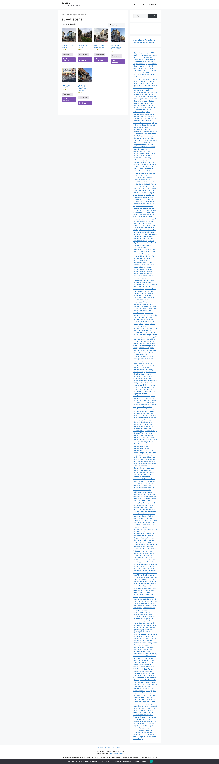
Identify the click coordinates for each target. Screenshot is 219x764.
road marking (141, 579)
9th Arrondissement (144, 55)
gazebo (149, 326)
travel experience (139, 691)
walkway (136, 723)
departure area (149, 236)
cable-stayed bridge (150, 160)
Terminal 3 (150, 667)
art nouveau (150, 94)
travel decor (149, 688)
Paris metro (148, 512)
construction (153, 219)
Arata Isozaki (152, 86)
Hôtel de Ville (138, 387)
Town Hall (150, 675)
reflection (151, 568)
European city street (140, 278)
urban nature (144, 706)
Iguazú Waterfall (145, 391)
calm (145, 162)
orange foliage (147, 490)
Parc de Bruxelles (147, 507)
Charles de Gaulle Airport (147, 184)
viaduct (147, 717)
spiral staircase (138, 634)
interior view (148, 398)
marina (146, 424)
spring (135, 636)
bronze (141, 145)
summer (136, 656)
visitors (139, 719)
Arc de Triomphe (139, 88)
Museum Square (139, 468)
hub (153, 387)
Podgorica (153, 544)
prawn (144, 551)
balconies (136, 112)
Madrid (150, 420)
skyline (135, 623)
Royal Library (150, 590)
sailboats (154, 601)
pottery (138, 551)
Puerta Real (137, 560)
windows (150, 732)
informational (143, 394)
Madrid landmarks (139, 422)
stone (153, 645)
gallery (135, 324)
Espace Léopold (145, 267)
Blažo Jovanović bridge (145, 136)
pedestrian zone (151, 529)
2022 (153, 53)
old (139, 485)
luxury (154, 418)
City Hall (141, 193)
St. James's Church (149, 638)
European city (149, 276)
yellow (154, 737)
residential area (147, 573)
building (148, 158)
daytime (136, 236)
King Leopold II (138, 407)
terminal (136, 667)
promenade (150, 551)
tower (135, 675)
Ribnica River (141, 575)
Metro (141, 429)
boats (139, 140)
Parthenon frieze (147, 518)
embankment (138, 263)
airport (135, 64)
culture (142, 232)
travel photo (143, 693)
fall (140, 295)
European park (145, 284)
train (151, 678)
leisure (135, 415)
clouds (150, 206)
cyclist (146, 234)
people (144, 531)
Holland (146, 383)
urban (148, 702)
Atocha (140, 101)
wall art (145, 723)
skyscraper (142, 623)
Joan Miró (136, 404)
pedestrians (137, 531)
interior (153, 396)
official (135, 485)
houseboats (147, 387)
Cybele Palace (149, 232)
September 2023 (151, 614)
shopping (140, 619)
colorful (153, 210)
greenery (141, 352)
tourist (135, 673)
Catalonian (137, 173)
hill (153, 365)
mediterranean (145, 426)
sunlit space (152, 656)
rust (138, 601)
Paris (142, 512)
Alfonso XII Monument (148, 70)
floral (139, 308)
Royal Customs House (146, 586)
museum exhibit (144, 463)
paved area (137, 525)
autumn (151, 103)
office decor (149, 483)
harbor (144, 354)
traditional (141, 678)
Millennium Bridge (151, 431)
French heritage (138, 313)
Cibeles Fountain (139, 190)
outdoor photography (146, 492)
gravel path (142, 343)
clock (138, 206)
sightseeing (144, 621)
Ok (151, 761)
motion (155, 453)
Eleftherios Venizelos (140, 258)
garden (140, 324)
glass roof (152, 330)
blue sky (144, 138)
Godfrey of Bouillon (140, 332)
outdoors (136, 496)
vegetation (149, 715)
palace (148, 496)
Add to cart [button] (67, 54)
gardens (146, 324)
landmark (136, 411)
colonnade (146, 210)
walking (153, 721)
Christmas (143, 186)
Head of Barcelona (146, 359)
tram (139, 682)
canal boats (142, 164)
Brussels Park (146, 151)
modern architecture (146, 435)
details (144, 238)
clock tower (144, 206)
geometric (136, 328)
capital (153, 164)
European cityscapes (147, 280)
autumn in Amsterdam (141, 105)
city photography (149, 195)
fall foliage (144, 295)
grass (155, 341)
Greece (152, 40)
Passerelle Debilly (151, 520)
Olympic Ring (149, 487)
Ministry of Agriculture (141, 433)
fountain (149, 308)
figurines (136, 304)
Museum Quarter (146, 466)
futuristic (145, 317)
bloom (135, 138)
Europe (135, 271)
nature (141, 470)
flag (155, 306)
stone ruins (137, 647)
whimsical (150, 730)
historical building (139, 376)
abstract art (137, 57)
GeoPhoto (67, 3)
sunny (135, 658)
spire (146, 634)
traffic (147, 678)
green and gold (138, 350)
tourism (151, 671)
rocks (148, 579)
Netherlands (146, 42)
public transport (144, 555)
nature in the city (148, 472)
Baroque (154, 118)
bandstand (137, 116)
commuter (143, 214)
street (152, 647)
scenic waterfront (149, 608)
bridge (150, 142)
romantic (154, 579)
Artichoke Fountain (139, 96)
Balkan (142, 112)
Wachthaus (137, 721)
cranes (148, 223)
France (147, 40)
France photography (140, 311)
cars (148, 166)
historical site (152, 380)
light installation (147, 415)
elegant (150, 258)
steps (142, 643)
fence (145, 302)
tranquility (136, 684)
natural (135, 470)
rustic (142, 601)
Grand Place (151, 339)
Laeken (143, 409)
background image (144, 110)
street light (145, 649)
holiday (141, 383)
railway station (146, 562)
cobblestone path (148, 208)
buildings (136, 160)
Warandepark (148, 726)
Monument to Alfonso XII (141, 446)
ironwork (153, 400)
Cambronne (152, 162)
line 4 (150, 418)
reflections (137, 571)
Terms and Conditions (104, 748)
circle (147, 190)
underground (148, 697)
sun (140, 656)
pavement (145, 525)
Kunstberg (136, 409)
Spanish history (147, 630)
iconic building (143, 389)
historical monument (140, 380)
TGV (134, 669)
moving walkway (139, 457)
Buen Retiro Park (139, 158)
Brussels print (138, 153)
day (149, 234)
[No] (217, 761)
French (150, 311)
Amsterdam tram (139, 79)
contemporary (138, 221)
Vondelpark (146, 719)
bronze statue (150, 147)
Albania (136, 40)
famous (140, 300)
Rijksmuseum (150, 575)
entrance (136, 265)
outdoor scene (138, 494)
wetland (144, 730)
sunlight (145, 656)
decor (141, 236)
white (135, 732)
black (150, 134)
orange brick (137, 490)
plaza (145, 542)
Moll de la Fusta (147, 439)
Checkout (142, 4)
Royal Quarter (144, 595)
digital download (139, 241)
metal (152, 426)
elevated (136, 260)
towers (140, 675)
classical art (144, 201)
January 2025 (140, 402)
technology (148, 664)
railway (138, 562)
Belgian (154, 123)
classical (136, 201)
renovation (144, 571)
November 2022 (139, 483)
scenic (154, 605)
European (142, 271)
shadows (147, 616)
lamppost (153, 409)
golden (152, 332)
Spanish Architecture (140, 627)
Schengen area (138, 610)
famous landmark (150, 300)
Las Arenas (146, 413)
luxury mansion (138, 420)
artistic (149, 96)
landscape (143, 411)
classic (154, 199)
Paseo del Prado (139, 520)
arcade (147, 88)
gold (148, 332)
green (152, 348)
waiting (143, 721)
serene (135, 616)
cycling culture (138, 234)
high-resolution (144, 363)
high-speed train (146, 365)
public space (144, 553)
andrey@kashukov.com (117, 753)
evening (136, 291)
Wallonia (141, 726)
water (143, 728)
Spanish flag (137, 630)
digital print (137, 243)
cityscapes (147, 199)
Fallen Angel (146, 297)
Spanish (154, 625)
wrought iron (142, 737)
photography (137, 533)
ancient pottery (149, 81)
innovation (146, 396)
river (134, 577)
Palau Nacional (144, 503)
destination (137, 238)
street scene (147, 651)
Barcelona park (138, 118)
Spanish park (137, 632)
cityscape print (138, 199)
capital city (137, 166)
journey (143, 404)
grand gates (142, 339)
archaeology (137, 92)
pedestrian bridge (139, 529)
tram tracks (145, 682)
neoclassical (147, 474)
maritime (152, 424)
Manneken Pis (138, 424)
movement (153, 455)
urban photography (140, 708)
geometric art (145, 328)
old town (142, 487)
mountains (145, 455)
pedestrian (147, 527)
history (135, 383)
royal (144, 584)
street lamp (137, 649)
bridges (136, 145)
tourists (152, 673)
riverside (154, 577)
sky (156, 621)
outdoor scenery (149, 494)
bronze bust (148, 145)
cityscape (151, 197)
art (134, 94)
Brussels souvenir (149, 153)
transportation (152, 684)
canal (135, 164)
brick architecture (147, 140)
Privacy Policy (116, 748)
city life (146, 193)
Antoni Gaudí (148, 83)
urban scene (151, 708)
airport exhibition (148, 66)
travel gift (149, 691)
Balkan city (146, 114)
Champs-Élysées (147, 177)
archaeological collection (141, 90)
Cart (134, 4)
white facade (142, 732)
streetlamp (137, 654)
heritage (142, 361)
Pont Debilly (143, 549)
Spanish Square (148, 632)
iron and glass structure (141, 400)
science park (148, 610)
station (141, 640)
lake (147, 409)
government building (140, 337)
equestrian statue (149, 265)
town (144, 675)
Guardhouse (137, 354)
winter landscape (144, 734)
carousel (144, 166)
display (144, 243)
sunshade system (147, 660)
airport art (141, 64)
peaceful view (138, 527)
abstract (154, 55)
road (135, 579)
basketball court (139, 123)
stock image (148, 643)
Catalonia (150, 171)
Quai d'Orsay (146, 560)
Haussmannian (138, 356)
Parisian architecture (140, 516)
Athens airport (138, 99)
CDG (135, 175)
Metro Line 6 (148, 429)
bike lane (142, 131)
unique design (141, 702)
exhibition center (143, 293)
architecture (146, 92)
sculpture (142, 612)
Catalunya (144, 173)
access (144, 57)
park (139, 518)
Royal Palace (137, 592)
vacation (136, 713)
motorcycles (137, 455)
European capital (148, 273)
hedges (136, 361)
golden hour (137, 335)
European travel (138, 289)
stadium (136, 640)
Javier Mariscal (151, 402)
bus (141, 160)
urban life (136, 706)
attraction (136, 103)
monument (147, 444)
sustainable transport (140, 662)
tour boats (145, 671)
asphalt (154, 96)
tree (144, 695)
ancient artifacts (151, 79)
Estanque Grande (139, 269)
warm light (137, 728)
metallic (136, 429)
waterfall (148, 728)
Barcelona (150, 116)
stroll (143, 654)
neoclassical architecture (141, 477)
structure (148, 654)
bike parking (150, 131)
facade (135, 295)
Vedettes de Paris (139, 715)
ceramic (148, 175)
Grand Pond (137, 341)
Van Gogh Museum (146, 713)
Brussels (141, 149)
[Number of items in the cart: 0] (135, 28)
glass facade (143, 330)
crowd (143, 225)
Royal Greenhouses (140, 588)
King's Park (148, 407)
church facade (151, 188)
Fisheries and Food (147, 306)
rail (134, 562)
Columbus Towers (149, 212)
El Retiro (142, 256)
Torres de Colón (142, 669)
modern (136, 435)
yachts (149, 737)
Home (63, 15)
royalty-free (143, 597)
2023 (135, 55)
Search (152, 16)
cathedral (152, 173)
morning (140, 453)
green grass (148, 350)
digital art (150, 238)
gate (138, 326)
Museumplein (149, 468)
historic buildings (139, 372)
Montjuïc (151, 442)
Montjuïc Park (138, 444)
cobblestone (137, 208)
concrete (149, 217)
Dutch (153, 245)
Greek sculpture (144, 348)
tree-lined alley (151, 695)
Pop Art (150, 549)
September (141, 614)
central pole (141, 175)
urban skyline (138, 710)
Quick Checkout (66, 59)
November (141, 481)
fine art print (144, 304)
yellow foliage (138, 739)
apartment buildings (140, 86)
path (135, 522)
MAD (146, 420)
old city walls (145, 485)
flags (135, 308)
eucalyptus (149, 269)
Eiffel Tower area (144, 254)
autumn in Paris (145, 107)
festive (149, 302)
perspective (151, 531)
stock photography (144, 645)
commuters (141, 217)
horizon (140, 385)
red (153, 566)
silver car (151, 621)
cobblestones (138, 210)
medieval (136, 426)
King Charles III (151, 404)
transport (144, 684)
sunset (138, 660)
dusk (149, 245)
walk (148, 721)
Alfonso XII (137, 70)
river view (140, 577)
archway (154, 92)
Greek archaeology (144, 346)
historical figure (146, 378)
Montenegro (137, 42)
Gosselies (145, 335)
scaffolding (141, 605)
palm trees (141, 505)
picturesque (137, 536)
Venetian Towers (139, 717)
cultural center (144, 228)
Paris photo (145, 514)
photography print (149, 533)
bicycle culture (147, 129)
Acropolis (150, 57)
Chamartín (137, 177)
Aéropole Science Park (141, 59)
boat (149, 138)
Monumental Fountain (140, 450)
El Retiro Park (150, 256)
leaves (153, 413)
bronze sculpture (139, 147)
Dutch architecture (139, 247)
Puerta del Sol (148, 557)
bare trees (147, 118)
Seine (148, 612)
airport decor (137, 66)
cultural (136, 228)
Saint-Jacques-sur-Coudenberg (144, 603)
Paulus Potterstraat (150, 522)
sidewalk (136, 621)
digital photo (149, 241)
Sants (135, 605)
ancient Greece (138, 81)
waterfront (137, 730)
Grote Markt (148, 352)
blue (139, 138)
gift (151, 328)
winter (135, 734)
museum (146, 461)
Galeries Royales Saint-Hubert (143, 321)
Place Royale (137, 540)
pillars (147, 536)
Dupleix (144, 245)
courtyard (142, 223)
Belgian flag (137, 125)
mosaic (145, 453)
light (139, 415)
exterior (151, 293)
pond (135, 547)
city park (140, 195)
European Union (150, 289)
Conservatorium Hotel (140, 219)
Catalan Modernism (140, 171)
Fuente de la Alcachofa (141, 315)
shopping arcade (149, 619)
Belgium (142, 40)
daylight (154, 234)
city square (137, 197)
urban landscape (147, 704)
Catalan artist (148, 169)
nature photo (137, 474)
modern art (137, 437)
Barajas (144, 116)
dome (149, 243)
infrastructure (138, 396)
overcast (143, 496)
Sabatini (147, 601)
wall (141, 723)
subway (154, 654)
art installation (141, 94)
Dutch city (150, 247)
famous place (138, 302)
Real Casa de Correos (146, 564)
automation (144, 103)
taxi (140, 664)
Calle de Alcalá (138, 162)
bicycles (136, 131)
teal (142, 664)
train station (144, 680)
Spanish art (152, 627)
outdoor (136, 492)
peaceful (152, 525)
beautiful (148, 123)
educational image (145, 252)
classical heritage (145, 203)
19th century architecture (142, 53)
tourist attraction (144, 673)
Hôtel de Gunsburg (149, 385)
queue (153, 560)
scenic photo (137, 608)
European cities (138, 276)
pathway (140, 522)
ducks (139, 245)
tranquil (152, 682)
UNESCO (136, 699)
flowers (143, 308)
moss (150, 453)
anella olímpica (138, 83)
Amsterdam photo (145, 77)
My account (152, 4)
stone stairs (145, 647)
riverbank (147, 577)
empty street (147, 263)
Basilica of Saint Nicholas (142, 120)
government (153, 335)
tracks (135, 678)
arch (151, 88)
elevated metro (145, 260)
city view (144, 197)
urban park (153, 706)
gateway (144, 326)
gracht (150, 337)
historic (141, 367)
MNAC (151, 433)
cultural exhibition (145, 230)
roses (151, 581)
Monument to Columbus (141, 448)
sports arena (152, 634)
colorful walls (138, 212)
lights (146, 418)
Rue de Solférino (145, 599)
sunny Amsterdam (144, 658)
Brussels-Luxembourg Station (143, 155)
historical (149, 374)
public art (136, 553)
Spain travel (147, 625)
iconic (135, 389)
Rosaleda (136, 581)
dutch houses (138, 249)
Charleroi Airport (139, 180)
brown (135, 149)
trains (135, 682)
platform (145, 540)
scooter (136, 612)
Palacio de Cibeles (149, 498)
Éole (141, 265)
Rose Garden (144, 581)
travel (143, 688)
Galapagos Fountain (146, 319)
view (135, 719)
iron (154, 398)
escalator (136, 267)
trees (135, 697)
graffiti (155, 337)
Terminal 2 (143, 667)
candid (148, 164)
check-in (136, 186)
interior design (138, 398)
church (143, 188)
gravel (135, 343)
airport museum (138, 68)
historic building (147, 370)
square (140, 636)
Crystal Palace (150, 225)
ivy (134, 402)
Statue (147, 640)
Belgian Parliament (148, 125)
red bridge (143, 568)
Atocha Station (149, 101)
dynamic (146, 249)
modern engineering (148, 437)
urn (156, 710)
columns (136, 214)
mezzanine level (138, 431)
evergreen (142, 291)
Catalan (140, 169)
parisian (152, 514)
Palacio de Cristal (139, 501)
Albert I (152, 68)
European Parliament (145, 287)
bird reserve (143, 134)
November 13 (150, 481)
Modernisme (137, 439)
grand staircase (147, 341)
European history (139, 282)
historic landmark (139, 374)
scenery (148, 605)
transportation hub (139, 686)
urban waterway (148, 710)
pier (143, 536)
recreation (148, 566)
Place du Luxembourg (148, 538)
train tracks (152, 680)
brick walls (143, 142)
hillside (135, 367)
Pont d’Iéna (141, 547)
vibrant (153, 717)
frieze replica (149, 313)
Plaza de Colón (144, 544)
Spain (153, 42)
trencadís (140, 697)
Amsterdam (137, 72)
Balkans (152, 114)
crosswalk (136, 225)
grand (135, 339)
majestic (149, 422)
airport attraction (151, 64)
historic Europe (151, 372)
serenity (141, 616)
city (150, 190)
